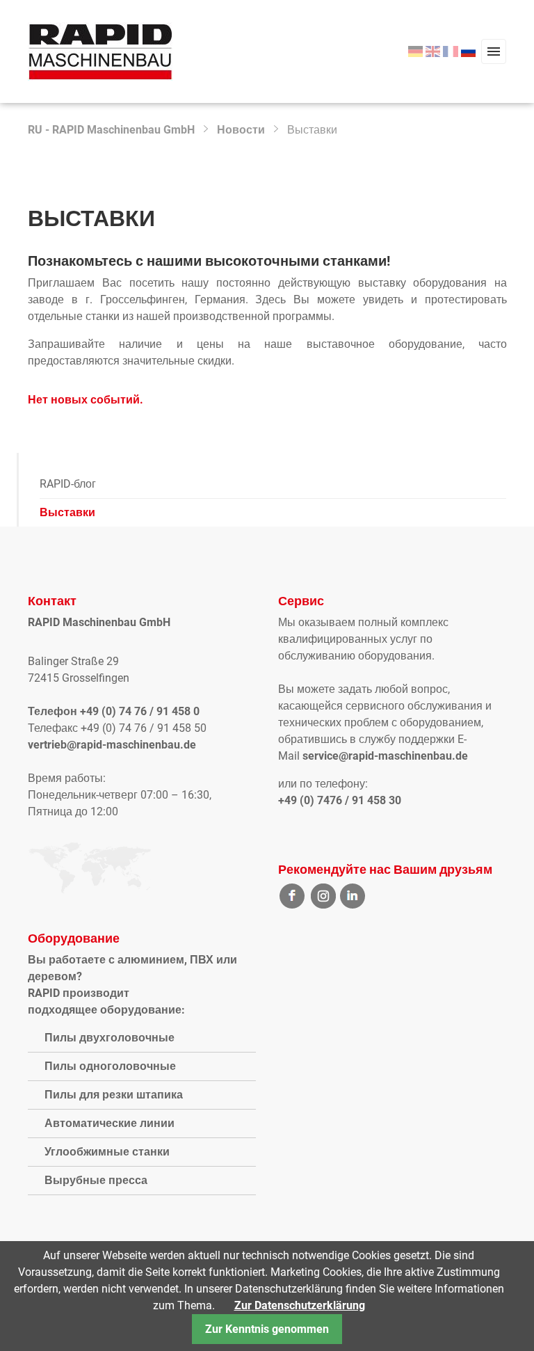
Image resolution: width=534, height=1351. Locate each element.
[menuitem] (415, 52)
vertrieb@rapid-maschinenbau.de (112, 744)
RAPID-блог (68, 483)
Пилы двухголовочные (109, 1037)
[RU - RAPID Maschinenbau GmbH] (100, 50)
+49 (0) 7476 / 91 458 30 (339, 800)
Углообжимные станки (107, 1151)
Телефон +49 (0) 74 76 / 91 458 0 (114, 711)
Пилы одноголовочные (110, 1066)
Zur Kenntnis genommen (267, 1329)
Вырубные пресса (95, 1180)
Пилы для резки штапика (113, 1094)
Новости (241, 129)
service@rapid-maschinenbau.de (385, 755)
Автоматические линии (109, 1123)
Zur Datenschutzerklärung (299, 1305)
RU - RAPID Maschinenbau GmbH (111, 129)
